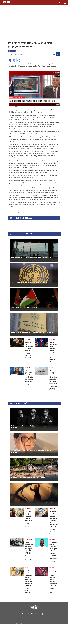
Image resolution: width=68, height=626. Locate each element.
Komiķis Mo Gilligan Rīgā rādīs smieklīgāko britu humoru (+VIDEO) (53, 549)
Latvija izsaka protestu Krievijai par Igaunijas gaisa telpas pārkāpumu (32, 332)
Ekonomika (28, 508)
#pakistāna (16, 213)
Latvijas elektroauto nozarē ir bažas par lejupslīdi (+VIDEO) (29, 548)
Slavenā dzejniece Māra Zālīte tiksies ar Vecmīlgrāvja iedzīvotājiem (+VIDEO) (31, 451)
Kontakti (16, 616)
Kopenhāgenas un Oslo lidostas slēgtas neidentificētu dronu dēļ (31, 257)
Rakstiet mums (39, 616)
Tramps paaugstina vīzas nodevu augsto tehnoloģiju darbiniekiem (53, 348)
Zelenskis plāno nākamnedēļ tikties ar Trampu (29, 346)
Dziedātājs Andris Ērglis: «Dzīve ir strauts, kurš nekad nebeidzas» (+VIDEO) (53, 578)
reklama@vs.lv (41, 614)
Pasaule (13, 51)
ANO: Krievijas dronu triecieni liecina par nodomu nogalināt (29, 282)
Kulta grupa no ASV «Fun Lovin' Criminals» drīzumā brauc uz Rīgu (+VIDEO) (31, 426)
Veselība (27, 567)
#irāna (11, 213)
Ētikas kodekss (50, 616)
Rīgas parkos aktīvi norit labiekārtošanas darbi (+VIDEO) (28, 477)
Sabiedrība (52, 508)
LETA (11, 54)
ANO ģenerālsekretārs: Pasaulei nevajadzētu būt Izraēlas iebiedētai (29, 376)
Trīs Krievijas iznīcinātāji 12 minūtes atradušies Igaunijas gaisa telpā (53, 377)
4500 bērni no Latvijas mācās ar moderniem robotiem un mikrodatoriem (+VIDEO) (53, 519)
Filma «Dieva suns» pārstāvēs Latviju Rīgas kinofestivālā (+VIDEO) (31, 502)
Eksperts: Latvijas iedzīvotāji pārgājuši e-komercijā (29, 516)
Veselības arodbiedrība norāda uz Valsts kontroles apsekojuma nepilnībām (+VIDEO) (29, 578)
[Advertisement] (34, 28)
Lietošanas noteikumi (27, 616)
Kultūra (52, 539)
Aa (54, 54)
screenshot (15, 106)
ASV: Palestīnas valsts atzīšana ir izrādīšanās (25, 307)
